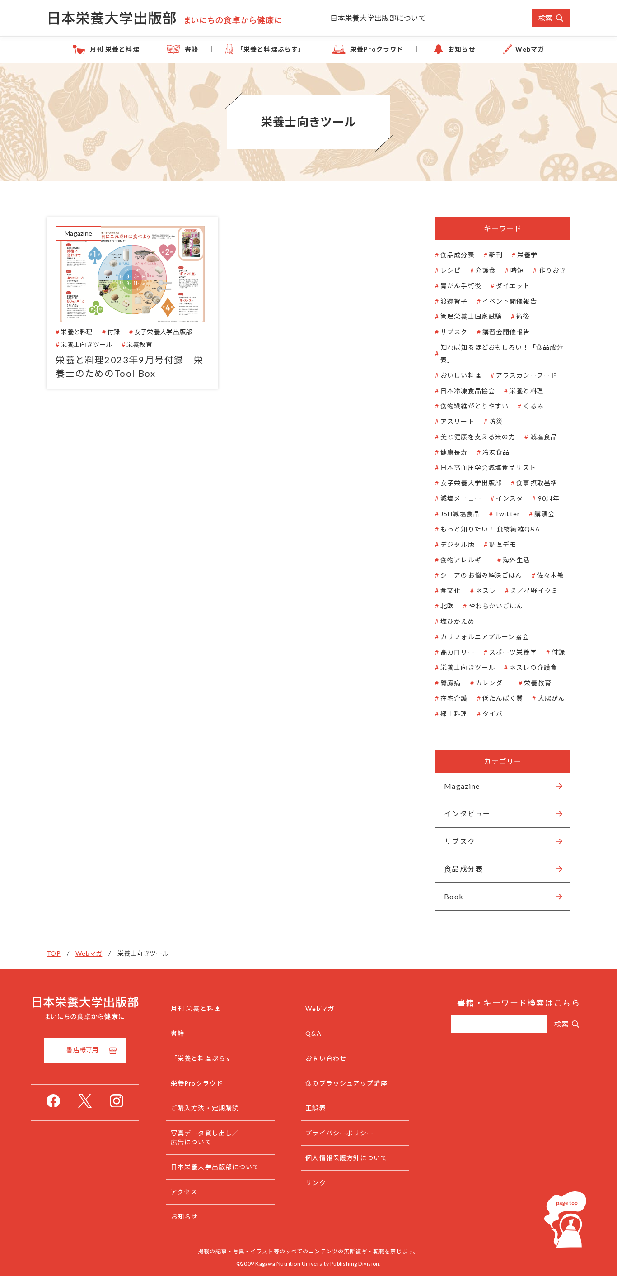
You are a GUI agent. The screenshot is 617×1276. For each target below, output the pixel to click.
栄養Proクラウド (376, 49)
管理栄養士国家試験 (471, 316)
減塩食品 (543, 437)
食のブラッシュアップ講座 (346, 1083)
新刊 (496, 255)
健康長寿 (453, 452)
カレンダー (493, 683)
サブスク (453, 332)
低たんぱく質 (503, 698)
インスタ (509, 498)
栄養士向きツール (467, 667)
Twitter (507, 513)
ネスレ (486, 590)
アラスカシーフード (526, 375)
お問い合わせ (325, 1058)
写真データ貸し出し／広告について (205, 1137)
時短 (517, 270)
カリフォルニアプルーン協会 (484, 636)
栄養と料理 (526, 390)
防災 (496, 421)
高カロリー (457, 652)
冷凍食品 (495, 452)
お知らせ (461, 49)
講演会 (544, 513)
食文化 (450, 590)
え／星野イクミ (534, 590)
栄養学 (527, 255)
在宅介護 (453, 698)
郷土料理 (453, 713)
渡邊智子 (453, 301)
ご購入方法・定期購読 (205, 1108)
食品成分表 (457, 255)
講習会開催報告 (506, 332)
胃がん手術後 (460, 285)
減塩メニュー (460, 498)
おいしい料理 (460, 375)
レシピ (450, 270)
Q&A (313, 1033)
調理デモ (502, 544)
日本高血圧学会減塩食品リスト (488, 467)
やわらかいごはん (496, 606)
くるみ (533, 406)
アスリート (457, 421)
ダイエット (513, 285)
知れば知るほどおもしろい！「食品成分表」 (501, 353)
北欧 (447, 606)
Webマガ (530, 49)
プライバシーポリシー (339, 1133)
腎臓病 (450, 683)
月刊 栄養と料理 (115, 49)
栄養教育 (537, 683)
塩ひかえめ (457, 621)
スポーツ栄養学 (513, 652)
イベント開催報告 (509, 301)
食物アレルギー (464, 560)
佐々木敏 (550, 575)
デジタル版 (457, 544)
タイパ (492, 713)
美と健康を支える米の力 (477, 437)
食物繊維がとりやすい (474, 406)
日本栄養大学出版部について (378, 18)
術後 (523, 316)
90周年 (549, 498)
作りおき (552, 270)
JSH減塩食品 (460, 513)
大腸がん (551, 698)
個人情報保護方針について (346, 1158)
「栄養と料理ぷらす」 (271, 49)
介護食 (486, 270)
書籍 (191, 49)
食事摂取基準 (536, 483)
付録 (558, 652)
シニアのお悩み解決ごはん (481, 575)
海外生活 (516, 560)
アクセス (184, 1191)
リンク (315, 1182)
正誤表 (315, 1108)
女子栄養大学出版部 (471, 483)
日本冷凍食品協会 (467, 390)
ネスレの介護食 (533, 667)
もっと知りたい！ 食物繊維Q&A (490, 529)
